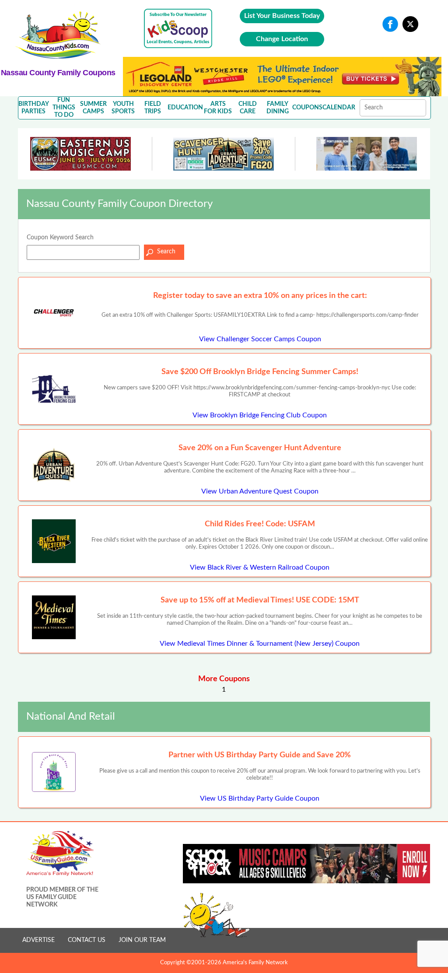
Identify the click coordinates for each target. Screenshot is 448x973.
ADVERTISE (38, 940)
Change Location (282, 38)
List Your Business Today (282, 15)
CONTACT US (86, 940)
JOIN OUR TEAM (142, 940)
